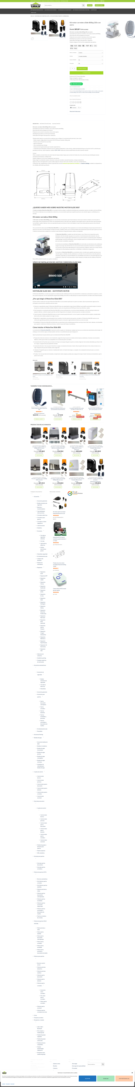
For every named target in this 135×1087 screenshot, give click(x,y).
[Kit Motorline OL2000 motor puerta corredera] (67, 368)
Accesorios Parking (38, 734)
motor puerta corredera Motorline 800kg (83, 92)
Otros (35, 1015)
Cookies (3, 1083)
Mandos (71, 56)
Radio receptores (41, 850)
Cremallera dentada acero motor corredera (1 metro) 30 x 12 (77, 409)
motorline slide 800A (95, 92)
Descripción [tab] (36, 123)
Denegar (105, 1078)
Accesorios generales (42, 501)
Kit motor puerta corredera (86, 91)
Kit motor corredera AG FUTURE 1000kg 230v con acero (58, 479)
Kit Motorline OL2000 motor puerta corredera (66, 374)
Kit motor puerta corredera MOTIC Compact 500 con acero (95, 447)
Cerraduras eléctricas (42, 515)
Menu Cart (33, 12)
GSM (56, 150)
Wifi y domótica (41, 853)
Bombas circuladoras (42, 746)
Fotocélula (72, 63)
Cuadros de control (38, 771)
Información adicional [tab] (45, 123)
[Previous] (49, 40)
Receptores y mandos (39, 1020)
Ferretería (39, 531)
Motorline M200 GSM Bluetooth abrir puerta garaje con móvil (95, 409)
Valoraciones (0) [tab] (56, 123)
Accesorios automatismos (64, 9)
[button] (132, 1072)
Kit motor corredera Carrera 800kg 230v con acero (39, 479)
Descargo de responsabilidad (78, 1066)
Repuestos (39, 567)
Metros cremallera (73, 52)
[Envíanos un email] (101, 1)
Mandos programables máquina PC (40, 1048)
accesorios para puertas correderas (71, 163)
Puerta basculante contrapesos (43, 703)
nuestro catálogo (85, 163)
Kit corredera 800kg (77, 91)
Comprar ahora (86, 72)
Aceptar (87, 1078)
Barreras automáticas (42, 879)
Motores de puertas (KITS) (37, 9)
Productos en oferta (38, 1017)
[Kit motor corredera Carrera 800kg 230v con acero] (44, 368)
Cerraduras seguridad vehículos (43, 537)
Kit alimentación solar (42, 556)
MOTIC (95, 449)
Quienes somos (56, 1063)
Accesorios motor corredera (42, 991)
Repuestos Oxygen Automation (43, 633)
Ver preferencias (124, 1078)
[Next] (35, 38)
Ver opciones (58, 419)
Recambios (39, 731)
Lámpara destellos (73, 59)
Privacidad (8, 1083)
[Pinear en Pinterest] (78, 102)
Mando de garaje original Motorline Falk (39, 409)
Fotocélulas (43, 688)
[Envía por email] (76, 102)
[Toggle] (40, 496)
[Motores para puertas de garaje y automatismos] (36, 5)
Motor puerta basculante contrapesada (40, 937)
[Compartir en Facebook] (71, 102)
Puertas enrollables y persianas (43, 716)
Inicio (32, 16)
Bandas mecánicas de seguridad (43, 680)
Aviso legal (12, 1083)
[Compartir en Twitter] (73, 102)
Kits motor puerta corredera (42, 997)
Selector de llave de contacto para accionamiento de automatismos (58, 409)
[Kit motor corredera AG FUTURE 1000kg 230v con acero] (91, 368)
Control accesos (41, 525)
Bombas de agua (38, 737)
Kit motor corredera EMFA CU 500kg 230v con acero (76, 447)
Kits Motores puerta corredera (59, 16)
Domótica (39, 527)
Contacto (98, 1)
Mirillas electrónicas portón (43, 549)
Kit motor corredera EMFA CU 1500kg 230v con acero (39, 447)
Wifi (59, 150)
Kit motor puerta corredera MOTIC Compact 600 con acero (76, 479)
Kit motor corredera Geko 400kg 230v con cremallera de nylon (58, 447)
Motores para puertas (39, 956)
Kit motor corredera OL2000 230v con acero (95, 479)
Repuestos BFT (43, 575)
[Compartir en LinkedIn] (80, 102)
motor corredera (95, 91)
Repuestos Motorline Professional (43, 612)
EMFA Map (39, 449)
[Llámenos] (103, 1)
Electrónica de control (50, 9)
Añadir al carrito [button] (39, 419)
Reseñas (55, 1066)
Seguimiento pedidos (91, 1)
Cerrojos (42, 541)
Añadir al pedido (82, 68)
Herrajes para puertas (39, 856)
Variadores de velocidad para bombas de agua (41, 766)
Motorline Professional (75, 111)
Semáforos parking (41, 658)
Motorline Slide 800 (45, 330)
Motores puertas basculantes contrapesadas (41, 895)
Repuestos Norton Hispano (42, 627)
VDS (58, 413)
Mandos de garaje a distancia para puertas (41, 846)
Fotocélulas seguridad (42, 554)
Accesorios (36, 496)
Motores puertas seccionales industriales (41, 904)
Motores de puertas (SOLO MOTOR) (81, 9)
